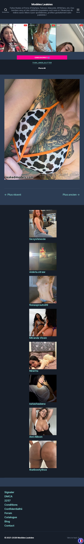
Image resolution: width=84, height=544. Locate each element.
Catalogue (10, 517)
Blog (7, 521)
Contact (9, 525)
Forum (8, 513)
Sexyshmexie (37, 239)
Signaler (9, 492)
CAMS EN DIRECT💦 (42, 57)
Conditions (11, 504)
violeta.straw (37, 272)
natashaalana (37, 403)
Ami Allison (35, 436)
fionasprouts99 (38, 304)
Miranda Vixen (38, 337)
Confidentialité (13, 508)
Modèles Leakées (42, 4)
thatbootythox (38, 469)
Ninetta (33, 370)
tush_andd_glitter (42, 63)
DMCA (8, 496)
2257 (7, 500)
